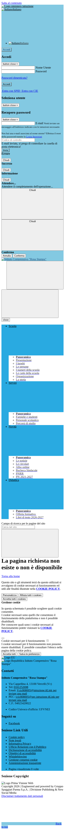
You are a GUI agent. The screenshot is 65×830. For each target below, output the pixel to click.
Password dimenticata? (14, 77)
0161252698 (21, 687)
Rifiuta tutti (31, 595)
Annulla (7, 255)
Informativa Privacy (20, 743)
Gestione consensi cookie (23, 759)
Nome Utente (43, 67)
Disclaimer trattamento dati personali (22, 796)
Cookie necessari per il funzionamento (23, 640)
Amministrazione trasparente (25, 763)
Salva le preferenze (29, 654)
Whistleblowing (18, 756)
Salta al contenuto (11, 2)
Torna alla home (10, 576)
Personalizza (9, 595)
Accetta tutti (14, 599)
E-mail (39, 123)
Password (41, 71)
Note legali (15, 740)
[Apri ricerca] (35, 275)
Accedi (6, 49)
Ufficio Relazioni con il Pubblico (27, 746)
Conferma (19, 255)
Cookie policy (17, 737)
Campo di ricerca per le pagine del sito (23, 523)
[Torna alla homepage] (32, 259)
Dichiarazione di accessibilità (25, 750)
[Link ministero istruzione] (17, 6)
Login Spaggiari (34, 136)
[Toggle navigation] (29, 303)
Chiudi (6, 160)
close (5, 319)
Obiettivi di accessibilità (22, 753)
